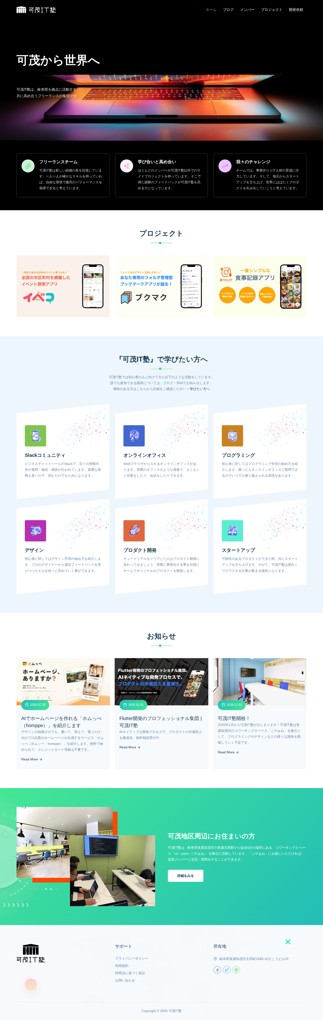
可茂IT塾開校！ (234, 718)
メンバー (247, 10)
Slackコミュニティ (45, 455)
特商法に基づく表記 (130, 973)
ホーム (211, 10)
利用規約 (121, 966)
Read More (30, 759)
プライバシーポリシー (131, 958)
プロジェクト (271, 10)
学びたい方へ (200, 389)
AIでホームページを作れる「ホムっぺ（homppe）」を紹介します (61, 722)
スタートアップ (238, 550)
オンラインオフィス (144, 455)
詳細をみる (185, 876)
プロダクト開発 (140, 550)
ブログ (228, 10)
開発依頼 (296, 10)
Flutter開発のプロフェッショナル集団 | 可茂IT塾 (160, 722)
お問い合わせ (125, 980)
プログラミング (238, 455)
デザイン (34, 550)
